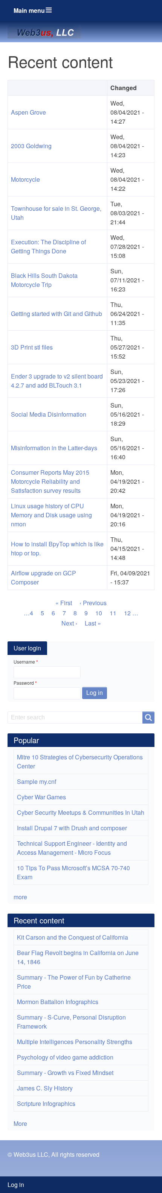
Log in (16, 1184)
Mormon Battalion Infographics (57, 1001)
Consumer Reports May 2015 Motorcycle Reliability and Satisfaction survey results (50, 481)
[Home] (47, 31)
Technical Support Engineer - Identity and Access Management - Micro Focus (72, 848)
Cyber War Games (41, 797)
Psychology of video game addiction (65, 1057)
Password (24, 682)
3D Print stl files (32, 347)
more (20, 896)
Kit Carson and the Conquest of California (72, 937)
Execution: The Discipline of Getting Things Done (48, 246)
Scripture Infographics (46, 1103)
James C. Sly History (45, 1088)
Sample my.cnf (36, 781)
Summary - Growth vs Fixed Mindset (65, 1072)
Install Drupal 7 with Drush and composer (72, 827)
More (20, 1123)
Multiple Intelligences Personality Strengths (74, 1041)
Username (24, 661)
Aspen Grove (28, 112)
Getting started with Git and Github (56, 313)
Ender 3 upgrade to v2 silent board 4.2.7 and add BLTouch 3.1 (57, 380)
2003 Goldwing (31, 145)
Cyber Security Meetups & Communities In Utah (80, 812)
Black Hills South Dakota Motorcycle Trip (44, 280)
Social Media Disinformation (48, 414)
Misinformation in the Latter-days (54, 447)
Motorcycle (25, 179)
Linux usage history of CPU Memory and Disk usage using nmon (51, 514)
